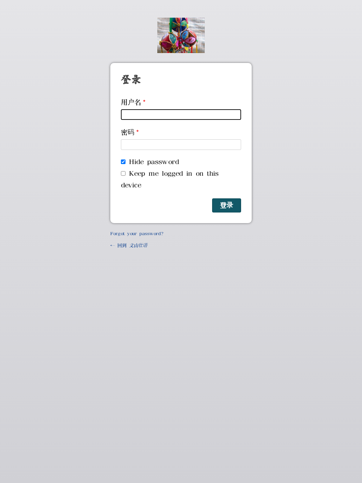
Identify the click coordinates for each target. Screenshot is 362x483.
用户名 (131, 102)
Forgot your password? (136, 234)
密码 (127, 132)
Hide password (154, 162)
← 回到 (128, 245)
